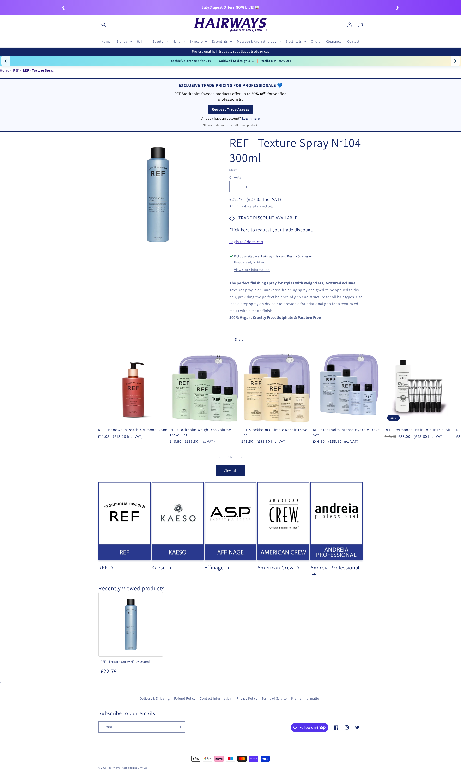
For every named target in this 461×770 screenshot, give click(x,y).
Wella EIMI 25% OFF (276, 61)
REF (103, 567)
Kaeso (159, 567)
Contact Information (216, 698)
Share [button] (239, 339)
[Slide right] (241, 457)
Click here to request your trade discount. (271, 230)
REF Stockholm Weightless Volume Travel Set (200, 432)
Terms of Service (274, 698)
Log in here (251, 118)
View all (230, 470)
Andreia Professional (335, 567)
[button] (103, 24)
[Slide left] (220, 457)
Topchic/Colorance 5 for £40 (190, 61)
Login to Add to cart (246, 241)
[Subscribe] (179, 727)
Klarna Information (306, 698)
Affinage (214, 567)
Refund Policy (184, 698)
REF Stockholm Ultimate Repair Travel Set (275, 432)
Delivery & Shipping (155, 698)
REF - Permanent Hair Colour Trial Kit (418, 429)
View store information (252, 269)
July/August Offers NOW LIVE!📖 (230, 7)
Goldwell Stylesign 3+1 (236, 61)
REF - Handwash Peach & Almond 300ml (133, 429)
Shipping (235, 206)
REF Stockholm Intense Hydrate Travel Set (347, 432)
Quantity (235, 177)
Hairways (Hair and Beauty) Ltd (128, 767)
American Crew (275, 567)
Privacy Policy (246, 698)
